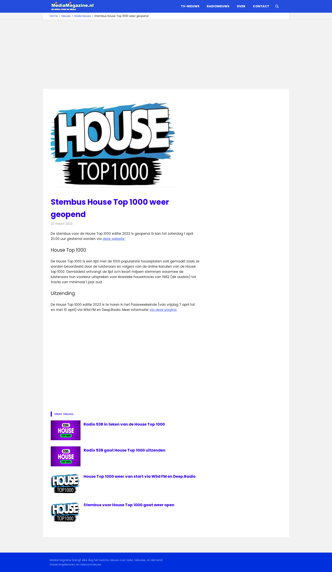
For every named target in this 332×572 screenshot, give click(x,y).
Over (241, 6)
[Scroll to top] (326, 566)
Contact (261, 6)
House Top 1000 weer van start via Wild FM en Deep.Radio (140, 476)
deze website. (114, 238)
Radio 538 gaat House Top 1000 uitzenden (124, 450)
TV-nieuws (190, 6)
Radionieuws (218, 6)
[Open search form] (277, 6)
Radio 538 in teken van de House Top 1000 (124, 424)
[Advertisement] (166, 54)
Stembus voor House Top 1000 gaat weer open (129, 505)
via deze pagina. (163, 309)
